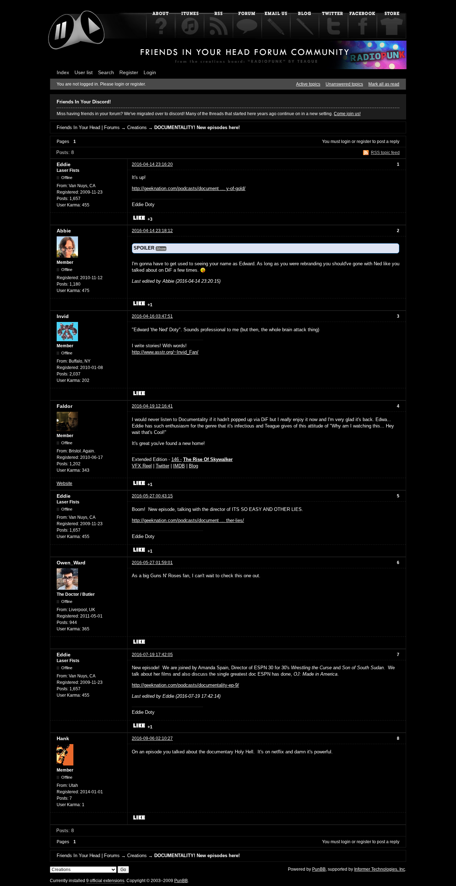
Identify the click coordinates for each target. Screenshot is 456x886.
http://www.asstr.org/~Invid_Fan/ (165, 352)
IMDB (179, 465)
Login (150, 72)
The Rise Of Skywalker (208, 459)
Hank (63, 738)
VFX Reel (142, 465)
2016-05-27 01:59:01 (152, 562)
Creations (137, 127)
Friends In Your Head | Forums (88, 127)
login (346, 141)
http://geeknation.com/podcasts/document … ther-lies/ (188, 520)
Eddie (64, 164)
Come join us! (347, 113)
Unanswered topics (344, 84)
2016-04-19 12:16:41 (152, 406)
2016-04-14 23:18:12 (152, 230)
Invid (63, 316)
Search (106, 72)
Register (128, 72)
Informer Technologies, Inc (379, 869)
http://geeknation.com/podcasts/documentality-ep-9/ (185, 685)
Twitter (162, 465)
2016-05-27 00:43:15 (152, 495)
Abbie (64, 231)
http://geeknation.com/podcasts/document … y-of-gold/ (188, 188)
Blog (193, 465)
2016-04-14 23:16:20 (152, 164)
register (364, 141)
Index (63, 72)
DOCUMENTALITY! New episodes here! (197, 127)
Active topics (308, 84)
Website (64, 483)
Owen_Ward (71, 562)
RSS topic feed (385, 152)
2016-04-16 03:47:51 (152, 316)
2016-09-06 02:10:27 (152, 738)
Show (161, 248)
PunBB (319, 869)
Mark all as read (383, 84)
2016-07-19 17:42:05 (152, 654)
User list (83, 72)
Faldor (64, 406)
